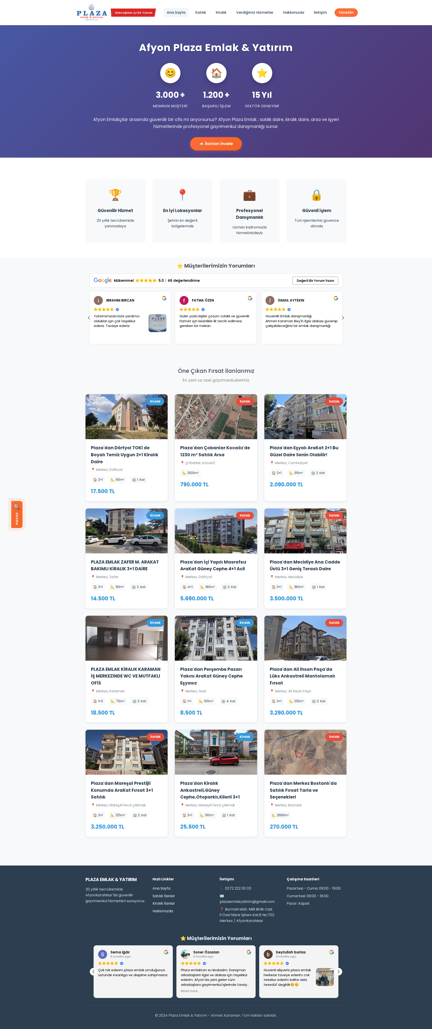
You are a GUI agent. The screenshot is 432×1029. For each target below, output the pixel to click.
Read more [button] (106, 991)
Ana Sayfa (176, 12)
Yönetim (346, 12)
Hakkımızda (293, 12)
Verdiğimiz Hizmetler (254, 12)
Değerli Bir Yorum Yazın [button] (315, 280)
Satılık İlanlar (164, 896)
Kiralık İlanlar (164, 903)
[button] (343, 317)
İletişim (320, 12)
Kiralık (221, 12)
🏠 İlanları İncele (216, 143)
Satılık (200, 12)
